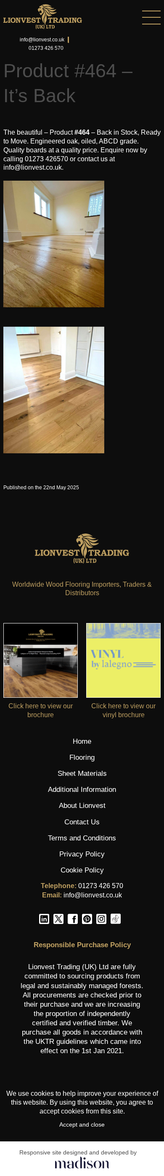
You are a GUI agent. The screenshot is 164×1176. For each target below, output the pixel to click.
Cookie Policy (82, 870)
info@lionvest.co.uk (42, 40)
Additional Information (82, 790)
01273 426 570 (46, 48)
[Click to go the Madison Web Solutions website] (82, 1162)
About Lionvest (82, 806)
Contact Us (82, 822)
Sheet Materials (82, 774)
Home (82, 741)
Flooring (82, 757)
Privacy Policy (82, 854)
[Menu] (121, 17)
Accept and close (82, 1124)
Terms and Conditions (82, 838)
